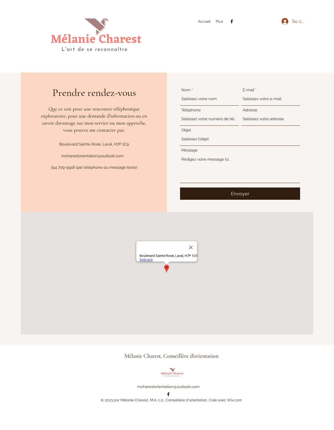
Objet (186, 130)
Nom (185, 90)
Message (189, 150)
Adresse (250, 110)
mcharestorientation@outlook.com (92, 156)
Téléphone (191, 110)
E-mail (248, 90)
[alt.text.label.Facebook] (231, 21)
